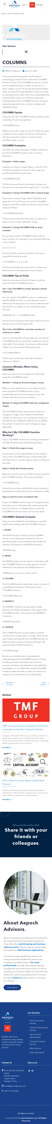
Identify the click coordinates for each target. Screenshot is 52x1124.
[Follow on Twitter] (29, 1071)
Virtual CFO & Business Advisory (39, 1029)
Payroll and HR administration (35, 1035)
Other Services (35, 1048)
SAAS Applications (37, 1052)
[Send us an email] (33, 1071)
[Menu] (5, 4)
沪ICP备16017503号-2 (26, 1114)
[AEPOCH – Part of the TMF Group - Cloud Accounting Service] (26, 4)
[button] (26, 52)
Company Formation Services (37, 1042)
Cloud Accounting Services (37, 1022)
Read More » (6, 747)
